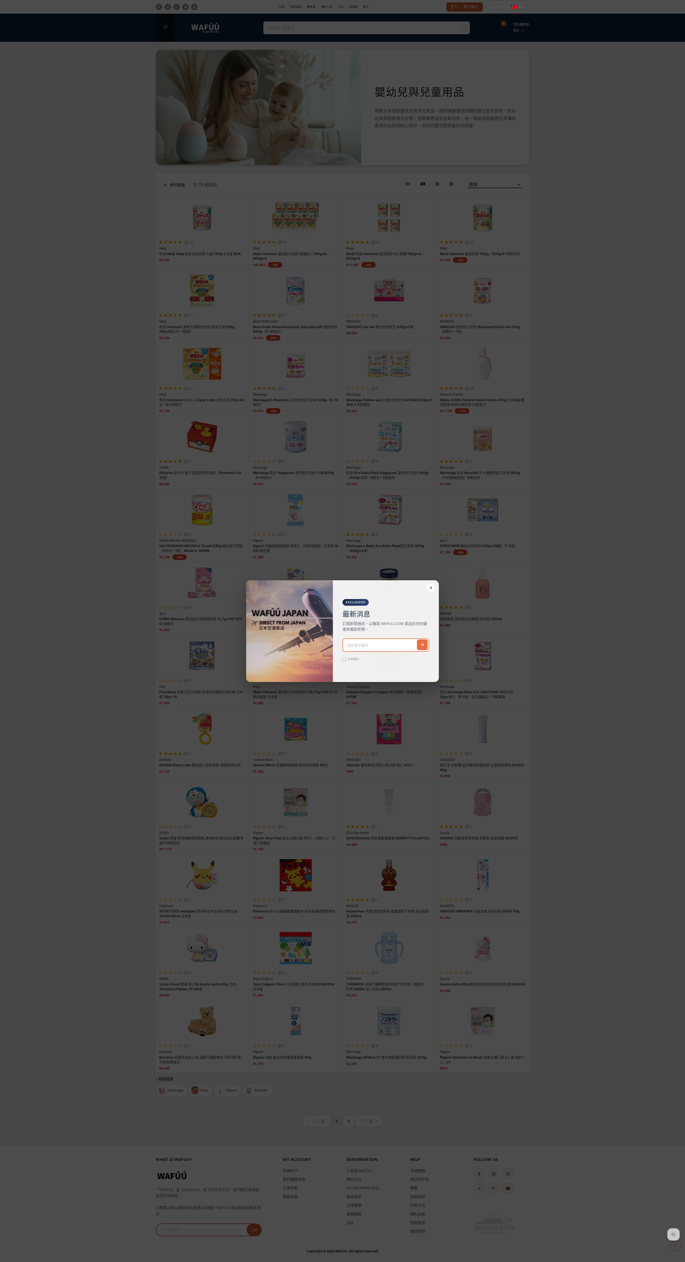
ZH (520, 7)
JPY (495, 7)
